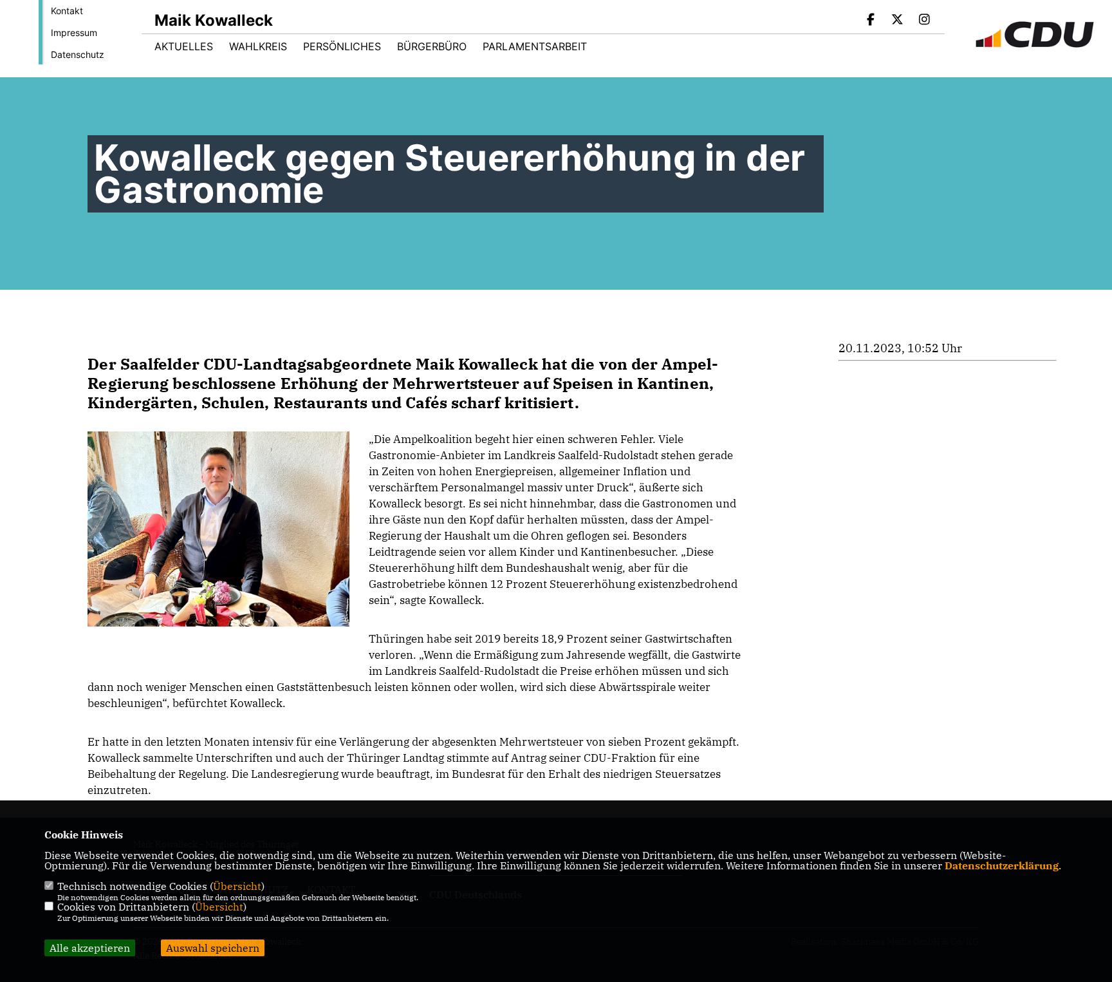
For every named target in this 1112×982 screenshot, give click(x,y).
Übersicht (237, 886)
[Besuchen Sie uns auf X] (897, 20)
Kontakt (67, 10)
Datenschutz (77, 54)
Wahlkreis (258, 46)
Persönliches (342, 46)
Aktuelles (183, 46)
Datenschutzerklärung (1002, 865)
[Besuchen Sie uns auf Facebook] (870, 20)
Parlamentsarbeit (535, 46)
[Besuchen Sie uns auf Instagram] (924, 20)
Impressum (74, 32)
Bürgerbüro (432, 46)
